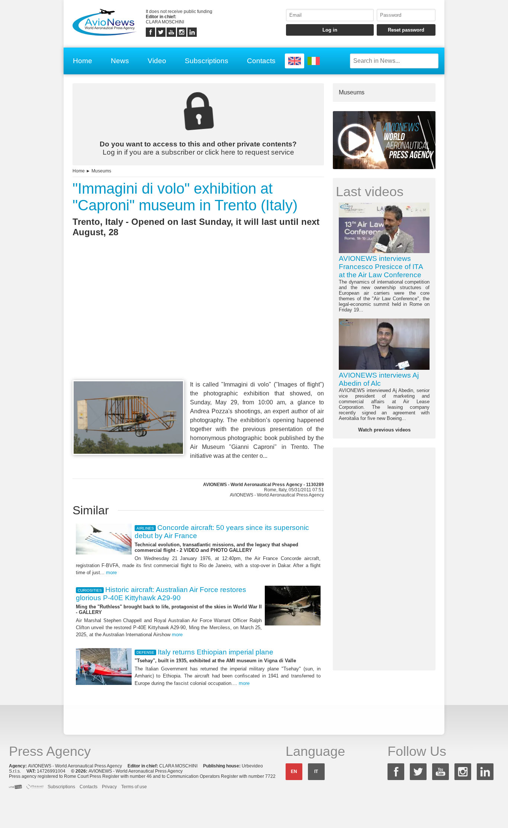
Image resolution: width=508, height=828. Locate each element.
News (120, 61)
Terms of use (134, 786)
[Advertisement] (198, 322)
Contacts (261, 61)
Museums (101, 171)
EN (294, 771)
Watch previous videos (384, 430)
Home (82, 61)
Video (157, 61)
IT (316, 771)
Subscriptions (206, 61)
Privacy (109, 786)
